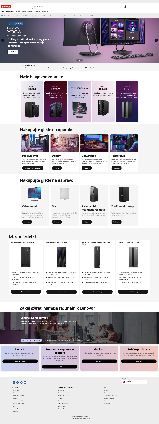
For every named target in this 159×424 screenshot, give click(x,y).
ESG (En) (15, 398)
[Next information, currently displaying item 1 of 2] (156, 40)
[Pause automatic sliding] (78, 60)
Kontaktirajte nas (108, 393)
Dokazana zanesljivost (50, 340)
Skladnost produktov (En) (110, 395)
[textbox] (135, 382)
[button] (123, 6)
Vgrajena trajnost (66, 340)
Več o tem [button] (57, 168)
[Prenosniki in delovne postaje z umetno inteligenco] (78, 15)
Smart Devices (61, 401)
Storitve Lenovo (62, 406)
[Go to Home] (6, 6)
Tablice (60, 398)
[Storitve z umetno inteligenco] (96, 15)
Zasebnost (71, 418)
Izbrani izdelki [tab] (89, 68)
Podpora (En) (107, 403)
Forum (105, 401)
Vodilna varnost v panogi (82, 340)
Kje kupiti (139, 361)
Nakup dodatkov (20, 361)
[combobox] (77, 7)
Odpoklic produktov (109, 398)
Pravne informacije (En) (18, 401)
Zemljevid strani (78, 418)
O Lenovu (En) (16, 390)
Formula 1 (15, 409)
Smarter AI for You (62, 409)
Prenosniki (61, 390)
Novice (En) (15, 393)
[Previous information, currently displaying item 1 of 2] (2, 40)
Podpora (59, 367)
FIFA (14, 406)
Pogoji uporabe (86, 418)
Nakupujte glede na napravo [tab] (72, 68)
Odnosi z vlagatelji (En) (18, 395)
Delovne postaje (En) (63, 395)
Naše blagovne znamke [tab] (29, 68)
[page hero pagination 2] (81, 60)
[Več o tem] (79, 40)
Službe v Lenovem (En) (18, 403)
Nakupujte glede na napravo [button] (32, 168)
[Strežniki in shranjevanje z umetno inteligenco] (48, 15)
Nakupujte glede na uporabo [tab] (50, 68)
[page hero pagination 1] (79, 60)
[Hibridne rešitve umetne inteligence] (21, 15)
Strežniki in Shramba (63, 403)
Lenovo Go (15, 411)
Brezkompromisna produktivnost (31, 340)
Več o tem (99, 361)
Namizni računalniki (63, 393)
